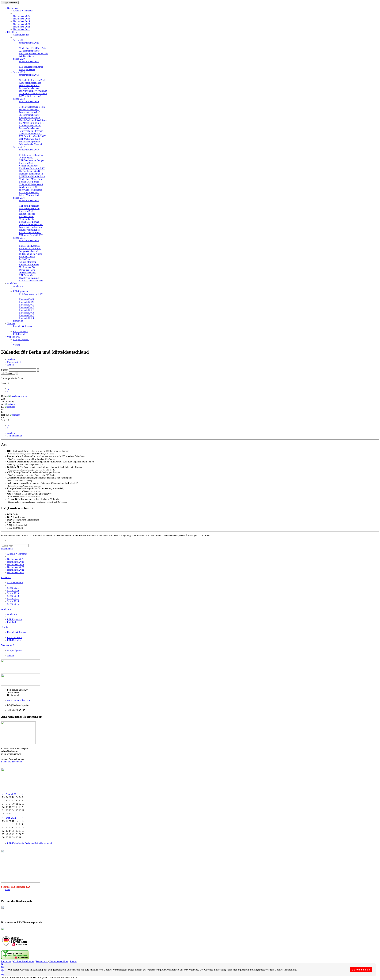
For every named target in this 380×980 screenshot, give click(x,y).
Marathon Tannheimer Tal (31, 173)
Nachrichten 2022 (21, 26)
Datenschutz (42, 961)
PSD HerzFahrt (26, 216)
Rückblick (12, 32)
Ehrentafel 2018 (26, 307)
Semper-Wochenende (29, 109)
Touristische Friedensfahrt (31, 131)
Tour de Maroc (26, 157)
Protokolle (18, 320)
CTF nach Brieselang (29, 205)
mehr (7, 889)
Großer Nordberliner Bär (30, 133)
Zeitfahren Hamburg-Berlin (32, 107)
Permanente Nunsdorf (29, 85)
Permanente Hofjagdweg (30, 227)
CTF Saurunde (26, 275)
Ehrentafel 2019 (26, 304)
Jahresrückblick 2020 (29, 61)
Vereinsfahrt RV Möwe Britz (32, 48)
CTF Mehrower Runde (30, 139)
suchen (10, 364)
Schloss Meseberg (27, 262)
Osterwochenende (27, 272)
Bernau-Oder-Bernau (29, 88)
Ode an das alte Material (30, 144)
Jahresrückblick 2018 (29, 101)
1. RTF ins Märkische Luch (32, 176)
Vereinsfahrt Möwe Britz (30, 179)
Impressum (6, 961)
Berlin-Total (24, 259)
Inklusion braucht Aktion (30, 254)
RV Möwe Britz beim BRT (32, 123)
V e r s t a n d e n (361, 969)
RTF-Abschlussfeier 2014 (31, 280)
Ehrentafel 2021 (26, 299)
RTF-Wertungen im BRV (31, 294)
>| (8, 391)
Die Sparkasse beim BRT (31, 171)
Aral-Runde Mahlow (29, 192)
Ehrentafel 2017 (26, 310)
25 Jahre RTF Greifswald (31, 184)
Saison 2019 (19, 72)
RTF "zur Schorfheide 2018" (32, 136)
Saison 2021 (19, 40)
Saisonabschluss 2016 (29, 208)
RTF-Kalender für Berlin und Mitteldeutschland (29, 843)
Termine (11, 323)
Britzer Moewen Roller (30, 195)
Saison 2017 (19, 147)
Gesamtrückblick (21, 34)
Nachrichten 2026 (21, 16)
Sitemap (73, 961)
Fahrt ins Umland (27, 256)
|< (8, 388)
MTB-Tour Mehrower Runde (33, 93)
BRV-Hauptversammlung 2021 (33, 53)
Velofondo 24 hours (28, 165)
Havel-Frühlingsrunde (29, 141)
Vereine (16, 344)
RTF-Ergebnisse (20, 291)
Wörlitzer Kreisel (27, 56)
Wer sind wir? (13, 336)
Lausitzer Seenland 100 (30, 125)
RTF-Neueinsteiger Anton (31, 66)
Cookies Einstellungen (23, 961)
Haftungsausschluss (58, 961)
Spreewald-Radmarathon (30, 189)
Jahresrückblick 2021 (29, 42)
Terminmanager (14, 435)
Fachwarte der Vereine (11, 761)
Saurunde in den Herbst (30, 248)
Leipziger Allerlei (27, 69)
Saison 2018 (19, 99)
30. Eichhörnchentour (29, 115)
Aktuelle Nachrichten (23, 10)
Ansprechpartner (21, 339)
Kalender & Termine (22, 326)
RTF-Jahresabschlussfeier (31, 155)
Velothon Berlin (26, 219)
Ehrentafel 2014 (26, 318)
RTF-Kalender (20, 334)
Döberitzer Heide (27, 270)
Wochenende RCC (28, 187)
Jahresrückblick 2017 (29, 149)
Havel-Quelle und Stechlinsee (33, 120)
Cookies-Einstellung (286, 969)
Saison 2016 (19, 197)
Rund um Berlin (26, 163)
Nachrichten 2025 (21, 18)
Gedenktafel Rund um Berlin (32, 80)
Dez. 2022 (11, 817)
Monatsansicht (14, 362)
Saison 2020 (19, 58)
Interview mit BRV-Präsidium (33, 91)
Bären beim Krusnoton (29, 117)
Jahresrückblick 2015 (29, 240)
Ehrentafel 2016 (26, 312)
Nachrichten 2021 (21, 29)
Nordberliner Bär (27, 267)
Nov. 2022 (11, 794)
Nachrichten (13, 8)
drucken (11, 359)
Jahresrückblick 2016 (29, 200)
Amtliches (12, 283)
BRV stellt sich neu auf (30, 96)
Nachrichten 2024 (21, 21)
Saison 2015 (19, 238)
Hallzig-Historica (27, 214)
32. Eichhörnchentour (29, 50)
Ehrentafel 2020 (26, 302)
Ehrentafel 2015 (26, 315)
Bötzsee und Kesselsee (29, 246)
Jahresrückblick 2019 (29, 75)
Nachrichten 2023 (21, 24)
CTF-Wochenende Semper (31, 160)
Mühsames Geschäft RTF (31, 235)
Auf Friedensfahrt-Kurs (30, 83)
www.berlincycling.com (18, 700)
